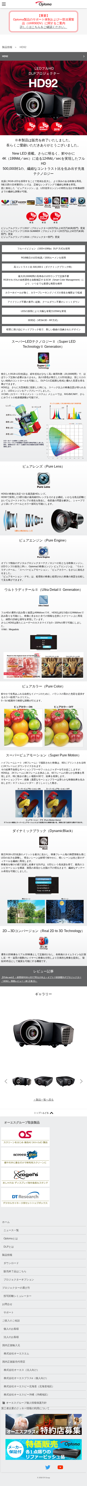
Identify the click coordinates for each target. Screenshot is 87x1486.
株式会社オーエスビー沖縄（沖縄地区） (26, 1394)
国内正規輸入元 (11, 1345)
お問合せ (7, 1304)
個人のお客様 (11, 1328)
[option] (43, 1034)
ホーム (6, 1222)
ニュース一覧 (11, 1230)
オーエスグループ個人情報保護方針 (26, 1402)
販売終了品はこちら (15, 1271)
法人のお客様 (11, 1337)
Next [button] (81, 1081)
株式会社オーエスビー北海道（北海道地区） (29, 1386)
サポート (9, 1312)
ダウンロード (11, 1263)
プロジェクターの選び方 (16, 1287)
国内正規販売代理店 (13, 1361)
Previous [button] (6, 1081)
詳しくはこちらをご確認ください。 (43, 27)
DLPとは (9, 1246)
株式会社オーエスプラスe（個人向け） (26, 1378)
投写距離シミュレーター (17, 1296)
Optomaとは (11, 1238)
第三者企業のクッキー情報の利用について (25, 1408)
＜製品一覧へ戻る (43, 1099)
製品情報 (7, 47)
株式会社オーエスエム (16, 1353)
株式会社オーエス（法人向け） (21, 1369)
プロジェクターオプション (19, 1279)
